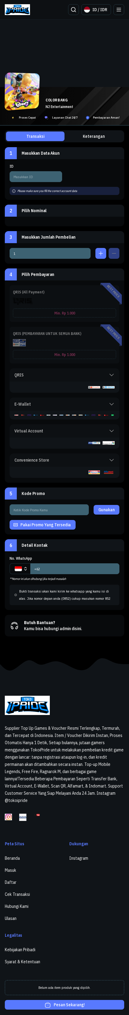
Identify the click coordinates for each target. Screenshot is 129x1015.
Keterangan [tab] (94, 136)
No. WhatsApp (21, 558)
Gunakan (106, 509)
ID (12, 166)
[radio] (64, 303)
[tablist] (64, 136)
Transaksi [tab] (35, 136)
